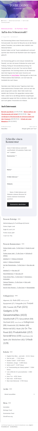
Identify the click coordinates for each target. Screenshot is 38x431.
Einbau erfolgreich (17, 259)
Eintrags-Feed (7, 410)
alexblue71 (15, 37)
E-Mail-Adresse (12, 177)
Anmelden (6, 407)
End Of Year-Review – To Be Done (14, 287)
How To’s (10, 376)
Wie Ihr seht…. (11, 358)
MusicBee (4, 128)
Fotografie (20, 303)
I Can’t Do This (7, 236)
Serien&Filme (12, 336)
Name (9, 170)
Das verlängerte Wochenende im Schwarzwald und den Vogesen (17, 116)
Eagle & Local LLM (9, 229)
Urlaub (25, 28)
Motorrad (9, 328)
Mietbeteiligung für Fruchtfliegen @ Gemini (16, 223)
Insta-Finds (19, 322)
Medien (24, 325)
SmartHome (27, 336)
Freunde (12, 307)
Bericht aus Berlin (7, 112)
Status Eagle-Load (9, 226)
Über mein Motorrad (13, 381)
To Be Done (19, 6)
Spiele (7, 340)
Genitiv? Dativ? (11, 360)
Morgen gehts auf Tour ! (29, 128)
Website (10, 184)
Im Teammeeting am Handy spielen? (18, 367)
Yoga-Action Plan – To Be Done (13, 277)
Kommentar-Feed (8, 413)
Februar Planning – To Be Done (12, 282)
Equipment (9, 303)
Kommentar (11, 156)
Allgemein (7, 300)
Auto (16, 300)
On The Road (19, 28)
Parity (31, 425)
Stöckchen (18, 339)
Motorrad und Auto (7, 28)
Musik (20, 329)
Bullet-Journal (25, 300)
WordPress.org (8, 416)
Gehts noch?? (11, 365)
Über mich (10, 378)
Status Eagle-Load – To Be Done (13, 248)
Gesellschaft (11, 319)
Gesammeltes (15, 314)
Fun (22, 306)
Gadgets (10, 310)
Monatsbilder (31, 287)
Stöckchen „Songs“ (12, 363)
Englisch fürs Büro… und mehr (16, 356)
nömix (5, 262)
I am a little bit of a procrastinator (17, 372)
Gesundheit (26, 319)
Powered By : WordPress (9, 426)
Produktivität (22, 332)
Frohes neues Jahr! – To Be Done (13, 253)
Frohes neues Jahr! (8, 232)
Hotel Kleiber (15, 75)
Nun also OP (16, 270)
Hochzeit (8, 322)
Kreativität (13, 325)
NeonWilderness (8, 274)
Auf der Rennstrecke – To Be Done (14, 265)
